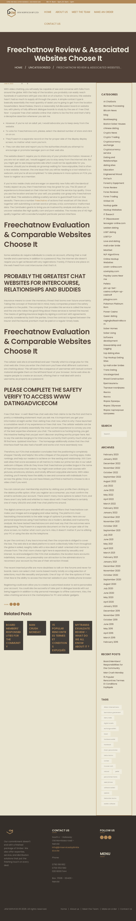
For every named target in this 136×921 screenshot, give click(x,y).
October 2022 (110, 472)
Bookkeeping (110, 119)
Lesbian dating (110, 227)
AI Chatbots (109, 101)
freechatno (41, 200)
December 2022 (111, 463)
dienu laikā (108, 718)
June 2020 (108, 592)
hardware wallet (109, 739)
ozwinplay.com (111, 271)
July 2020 (108, 588)
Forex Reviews (110, 192)
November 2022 (111, 467)
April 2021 (108, 548)
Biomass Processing (113, 105)
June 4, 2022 (8, 84)
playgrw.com (110, 299)
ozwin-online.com (112, 266)
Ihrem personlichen (111, 750)
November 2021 (111, 521)
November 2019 (111, 615)
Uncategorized (39, 67)
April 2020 (108, 601)
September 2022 (112, 476)
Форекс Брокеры (111, 401)
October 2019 (110, 619)
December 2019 (111, 610)
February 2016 (110, 641)
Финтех (107, 392)
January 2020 (110, 606)
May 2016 (108, 628)
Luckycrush (10, 885)
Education (108, 169)
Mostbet (107, 250)
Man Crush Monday (35, 628)
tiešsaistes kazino (110, 798)
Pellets (106, 283)
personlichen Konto (110, 777)
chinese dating (111, 128)
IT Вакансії (108, 214)
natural (106, 771)
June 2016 (108, 624)
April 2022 (108, 499)
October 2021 (110, 526)
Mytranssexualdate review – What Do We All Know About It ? (82, 636)
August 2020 (109, 584)
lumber (106, 761)
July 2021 (107, 534)
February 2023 (110, 454)
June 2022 (108, 490)
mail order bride (111, 245)
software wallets (109, 788)
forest (106, 734)
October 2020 (110, 575)
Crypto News (110, 132)
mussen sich (108, 766)
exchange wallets (110, 729)
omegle (8, 875)
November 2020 (111, 570)
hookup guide (110, 205)
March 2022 (109, 503)
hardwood (107, 745)
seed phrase (108, 782)
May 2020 (108, 597)
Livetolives (21, 885)
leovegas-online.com (114, 223)
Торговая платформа (113, 387)
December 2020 (111, 566)
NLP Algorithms (111, 254)
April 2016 (108, 633)
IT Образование (111, 218)
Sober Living (109, 332)
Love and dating (111, 241)
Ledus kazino (108, 755)
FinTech (107, 178)
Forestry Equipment (113, 183)
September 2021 (111, 530)
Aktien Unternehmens (111, 707)
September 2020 (112, 579)
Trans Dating (110, 369)
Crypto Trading (111, 137)
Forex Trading (110, 196)
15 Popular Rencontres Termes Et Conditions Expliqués (59, 637)
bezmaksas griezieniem (112, 712)
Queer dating (110, 316)
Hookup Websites (112, 209)
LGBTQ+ (107, 236)
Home (18, 67)
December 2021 (111, 517)
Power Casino (110, 311)
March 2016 (109, 637)
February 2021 (110, 557)
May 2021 (108, 543)
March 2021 (109, 552)
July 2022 (108, 485)
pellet (117, 771)
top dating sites (111, 353)
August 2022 (109, 481)
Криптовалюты (110, 383)
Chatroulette (11, 882)
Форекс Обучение (112, 405)
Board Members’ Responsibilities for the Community (13, 636)
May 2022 (108, 494)
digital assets (109, 723)
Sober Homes (110, 328)
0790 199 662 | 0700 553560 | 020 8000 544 (24, 2)
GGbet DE (108, 200)
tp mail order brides (113, 365)
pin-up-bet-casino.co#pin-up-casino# (113, 291)
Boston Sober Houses (114, 123)
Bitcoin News (110, 110)
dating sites (109, 165)
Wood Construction (113, 378)
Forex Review (110, 187)
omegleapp (10, 878)
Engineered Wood (112, 174)
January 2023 (110, 459)
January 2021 (110, 561)
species (106, 793)
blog (105, 114)
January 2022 (110, 512)
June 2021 (108, 539)
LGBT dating (109, 232)
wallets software (109, 804)
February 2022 (110, 508)
